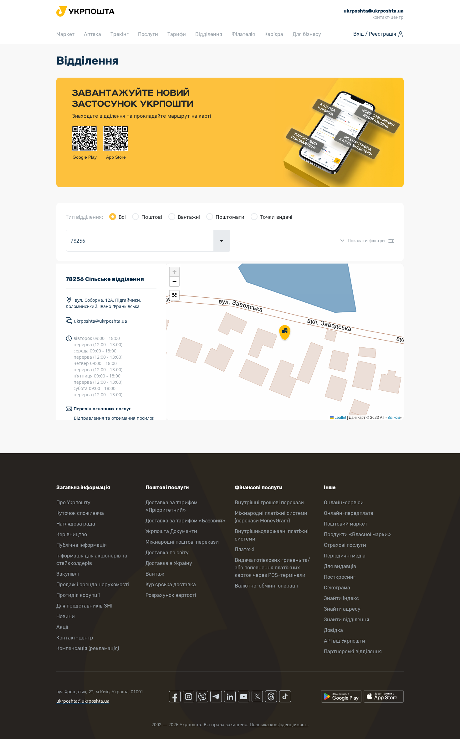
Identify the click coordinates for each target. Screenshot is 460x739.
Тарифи (176, 34)
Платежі (244, 549)
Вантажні (189, 217)
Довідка (333, 630)
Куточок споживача (80, 513)
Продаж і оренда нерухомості (92, 585)
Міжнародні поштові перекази (182, 542)
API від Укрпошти (344, 641)
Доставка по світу (167, 553)
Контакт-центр (74, 638)
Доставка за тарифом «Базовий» (185, 521)
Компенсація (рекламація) (87, 648)
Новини (65, 616)
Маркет (65, 34)
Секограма (337, 588)
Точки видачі (276, 217)
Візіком (393, 417)
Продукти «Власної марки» (357, 534)
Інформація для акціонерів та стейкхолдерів (91, 559)
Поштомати (230, 217)
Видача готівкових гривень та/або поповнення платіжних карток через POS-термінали (272, 567)
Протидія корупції (78, 595)
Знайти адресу (342, 609)
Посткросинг (339, 577)
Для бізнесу (307, 34)
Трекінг (119, 34)
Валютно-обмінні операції (266, 586)
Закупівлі (67, 574)
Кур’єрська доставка (171, 585)
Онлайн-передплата (348, 513)
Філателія (243, 34)
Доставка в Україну (169, 563)
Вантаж (155, 574)
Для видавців (340, 566)
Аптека (92, 34)
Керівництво (71, 534)
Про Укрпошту (73, 502)
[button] (285, 333)
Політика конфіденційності (279, 724)
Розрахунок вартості (171, 595)
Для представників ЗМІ (84, 606)
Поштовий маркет (345, 524)
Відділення (208, 34)
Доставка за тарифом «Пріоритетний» (171, 506)
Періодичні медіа (344, 556)
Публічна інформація (81, 545)
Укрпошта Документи (171, 531)
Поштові (151, 217)
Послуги (148, 34)
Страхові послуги (345, 545)
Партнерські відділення (353, 651)
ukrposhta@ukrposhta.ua (100, 321)
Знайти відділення (346, 620)
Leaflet (340, 417)
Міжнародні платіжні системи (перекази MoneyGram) (271, 517)
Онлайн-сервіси (344, 502)
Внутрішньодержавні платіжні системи (272, 535)
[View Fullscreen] (174, 295)
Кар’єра (273, 34)
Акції (62, 627)
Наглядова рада (75, 524)
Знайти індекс (341, 598)
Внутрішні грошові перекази (269, 502)
